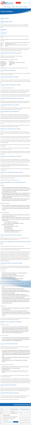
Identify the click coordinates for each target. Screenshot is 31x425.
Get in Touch (18, 2)
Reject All (10, 421)
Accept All (15, 421)
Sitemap (2, 423)
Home (5, 6)
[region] (10, 418)
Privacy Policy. (16, 239)
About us (9, 6)
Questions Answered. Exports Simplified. (19, 404)
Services (13, 6)
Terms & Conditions (28, 422)
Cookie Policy (12, 411)
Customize (5, 421)
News (17, 6)
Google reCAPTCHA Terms (22, 422)
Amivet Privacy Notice (13, 413)
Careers (20, 6)
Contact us (25, 6)
